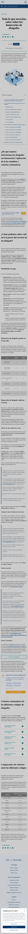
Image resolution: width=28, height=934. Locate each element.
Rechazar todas (14, 923)
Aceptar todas (14, 927)
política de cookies (10, 920)
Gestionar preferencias (14, 930)
